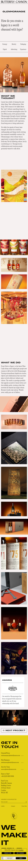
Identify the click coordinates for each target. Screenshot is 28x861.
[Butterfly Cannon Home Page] (14, 816)
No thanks (20, 853)
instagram (13, 806)
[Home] (2, 858)
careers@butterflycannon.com (8, 769)
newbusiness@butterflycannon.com (10, 762)
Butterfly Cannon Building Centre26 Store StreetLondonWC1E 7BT (6, 787)
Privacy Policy (24, 806)
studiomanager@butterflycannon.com (10, 755)
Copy (22, 755)
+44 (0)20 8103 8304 (7, 776)
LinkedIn (2, 806)
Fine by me (7, 853)
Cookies (21, 850)
